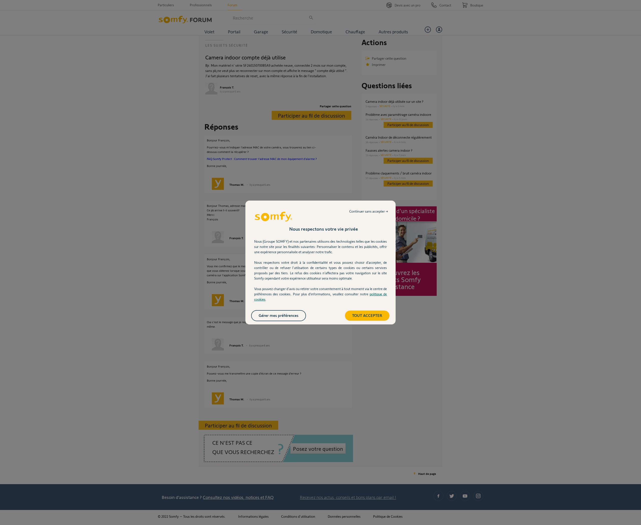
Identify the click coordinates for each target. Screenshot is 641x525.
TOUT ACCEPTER (367, 315)
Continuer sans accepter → (368, 211)
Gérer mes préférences (278, 315)
